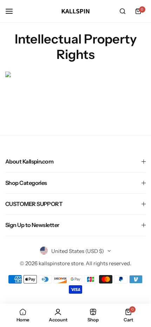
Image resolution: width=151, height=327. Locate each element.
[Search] (122, 11)
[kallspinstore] (75, 11)
